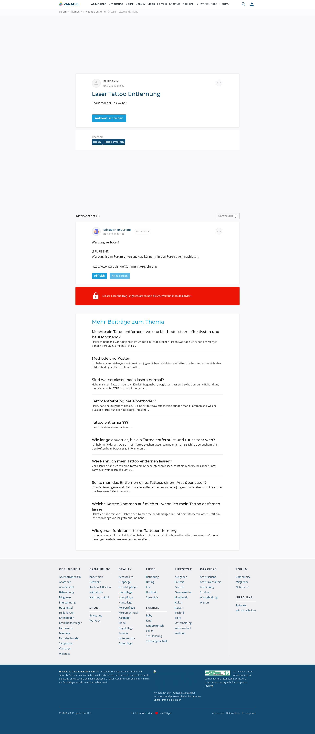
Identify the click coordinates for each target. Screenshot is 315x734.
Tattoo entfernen (97, 11)
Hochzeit (151, 592)
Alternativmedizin (70, 577)
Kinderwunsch (155, 625)
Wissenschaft (183, 628)
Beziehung (152, 577)
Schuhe (123, 633)
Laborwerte (66, 628)
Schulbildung (154, 636)
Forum (224, 3)
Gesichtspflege (128, 587)
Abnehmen (96, 577)
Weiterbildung (209, 597)
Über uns (244, 597)
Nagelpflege (126, 628)
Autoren (241, 605)
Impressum (218, 713)
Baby (149, 615)
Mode (122, 623)
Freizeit (179, 582)
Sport (129, 3)
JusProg (209, 685)
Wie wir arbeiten (246, 610)
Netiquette (242, 587)
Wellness (64, 654)
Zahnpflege (125, 643)
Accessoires (126, 577)
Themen (75, 11)
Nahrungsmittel (99, 597)
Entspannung (67, 602)
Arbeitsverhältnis (210, 582)
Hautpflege (125, 602)
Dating (150, 582)
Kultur (179, 602)
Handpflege (126, 597)
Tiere (178, 618)
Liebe (151, 3)
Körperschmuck (128, 612)
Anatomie (65, 582)
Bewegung (95, 615)
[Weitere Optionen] (219, 83)
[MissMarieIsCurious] (97, 231)
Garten (179, 587)
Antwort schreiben (109, 118)
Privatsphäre (249, 713)
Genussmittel (183, 592)
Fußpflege (125, 582)
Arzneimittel (66, 587)
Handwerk (181, 597)
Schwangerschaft (156, 641)
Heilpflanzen (66, 612)
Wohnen (180, 633)
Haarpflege (125, 592)
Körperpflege (127, 607)
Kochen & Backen (100, 587)
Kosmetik (124, 618)
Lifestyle (174, 3)
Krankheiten (66, 618)
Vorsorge (65, 648)
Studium (205, 592)
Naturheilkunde (68, 638)
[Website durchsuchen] (244, 4)
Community (243, 577)
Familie (162, 3)
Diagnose (65, 597)
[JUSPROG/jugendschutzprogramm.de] (217, 673)
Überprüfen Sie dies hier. (167, 699)
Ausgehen (181, 577)
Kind (149, 620)
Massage (64, 633)
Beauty (140, 3)
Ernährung (116, 3)
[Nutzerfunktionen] (252, 4)
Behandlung (66, 592)
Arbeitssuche (208, 577)
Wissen (204, 602)
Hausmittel (66, 607)
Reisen (179, 607)
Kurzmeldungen (207, 3)
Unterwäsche (127, 638)
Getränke (95, 582)
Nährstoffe (96, 592)
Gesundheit (98, 3)
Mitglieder (242, 582)
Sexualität (152, 597)
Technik (179, 612)
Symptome (66, 643)
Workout (94, 620)
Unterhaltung (183, 623)
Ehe (148, 587)
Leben (150, 631)
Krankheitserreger (70, 623)
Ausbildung (207, 587)
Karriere (188, 3)
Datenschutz (233, 713)
